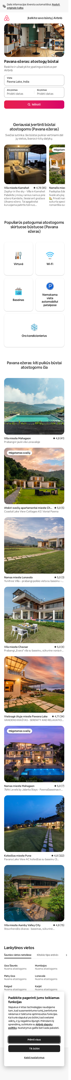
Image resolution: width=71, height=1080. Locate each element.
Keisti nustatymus (34, 1057)
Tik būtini (34, 1048)
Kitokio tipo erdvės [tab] (47, 954)
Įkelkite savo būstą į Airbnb (45, 18)
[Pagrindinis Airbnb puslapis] (6, 18)
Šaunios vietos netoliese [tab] (17, 954)
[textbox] (19, 94)
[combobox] (34, 82)
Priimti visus (34, 1039)
